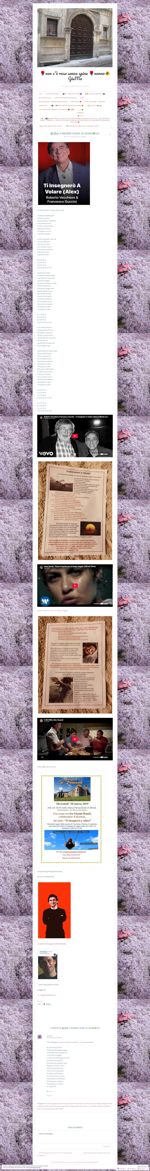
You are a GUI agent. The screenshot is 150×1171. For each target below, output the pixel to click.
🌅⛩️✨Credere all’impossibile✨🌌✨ (95, 94)
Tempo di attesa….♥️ (76, 101)
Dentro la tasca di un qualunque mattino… (66, 98)
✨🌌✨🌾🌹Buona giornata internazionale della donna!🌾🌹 (66, 105)
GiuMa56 (83, 137)
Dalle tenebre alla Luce (45, 98)
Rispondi (49, 1096)
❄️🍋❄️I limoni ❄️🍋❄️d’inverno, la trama (50, 126)
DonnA (82, 98)
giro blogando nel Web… (70, 1042)
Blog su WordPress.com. (58, 1162)
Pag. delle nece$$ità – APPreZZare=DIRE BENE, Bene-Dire (53, 101)
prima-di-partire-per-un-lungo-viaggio (52, 610)
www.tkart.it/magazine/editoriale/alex (51, 944)
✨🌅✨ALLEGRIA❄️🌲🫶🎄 (94, 105)
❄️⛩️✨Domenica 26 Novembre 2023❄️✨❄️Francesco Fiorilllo (82, 126)
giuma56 (50, 1036)
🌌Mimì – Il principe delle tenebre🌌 (72, 94)
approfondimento (48, 995)
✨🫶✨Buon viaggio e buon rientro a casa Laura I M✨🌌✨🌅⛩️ (56, 109)
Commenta (106, 1146)
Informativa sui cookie (35, 1167)
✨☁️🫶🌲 (80, 109)
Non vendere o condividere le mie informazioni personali (82, 1162)
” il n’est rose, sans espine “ (52, 94)
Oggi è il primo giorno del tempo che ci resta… (98, 1153)
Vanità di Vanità (43, 105)
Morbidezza (80, 113)
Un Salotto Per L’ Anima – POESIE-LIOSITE (95, 101)
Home (40, 94)
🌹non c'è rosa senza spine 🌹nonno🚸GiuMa (75, 75)
